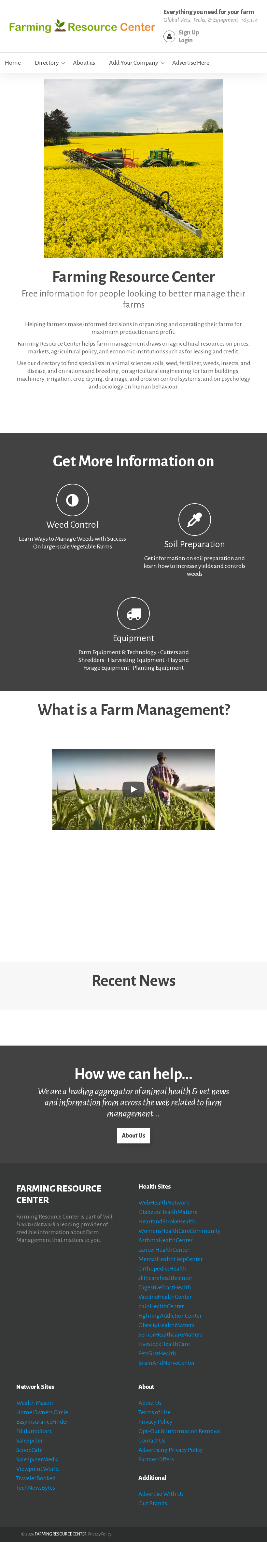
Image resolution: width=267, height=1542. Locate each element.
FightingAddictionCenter (170, 1315)
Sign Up (188, 32)
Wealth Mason (34, 1403)
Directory (47, 62)
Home (13, 62)
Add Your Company (133, 62)
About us (84, 62)
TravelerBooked (36, 1478)
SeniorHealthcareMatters (170, 1334)
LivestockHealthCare (164, 1344)
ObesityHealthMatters (166, 1325)
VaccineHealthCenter (165, 1297)
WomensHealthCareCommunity (179, 1231)
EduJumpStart (33, 1431)
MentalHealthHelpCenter (170, 1259)
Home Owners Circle (42, 1412)
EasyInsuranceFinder (42, 1421)
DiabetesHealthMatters (167, 1212)
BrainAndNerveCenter (166, 1363)
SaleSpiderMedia (37, 1459)
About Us (133, 1135)
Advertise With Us (161, 1494)
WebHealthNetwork (163, 1202)
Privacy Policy (155, 1421)
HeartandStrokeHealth (167, 1221)
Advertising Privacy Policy (170, 1450)
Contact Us (151, 1440)
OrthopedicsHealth (162, 1268)
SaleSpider (29, 1440)
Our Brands (152, 1503)
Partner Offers (156, 1459)
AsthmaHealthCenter (165, 1240)
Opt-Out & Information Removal (179, 1431)
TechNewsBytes (35, 1487)
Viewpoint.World (37, 1469)
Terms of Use (154, 1412)
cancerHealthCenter (164, 1249)
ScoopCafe (29, 1450)
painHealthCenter (161, 1306)
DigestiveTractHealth (164, 1287)
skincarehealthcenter (165, 1278)
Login (185, 40)
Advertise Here (190, 62)
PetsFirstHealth (157, 1353)
